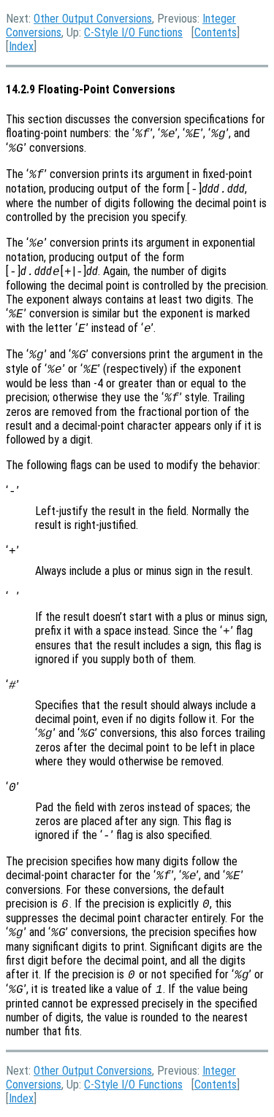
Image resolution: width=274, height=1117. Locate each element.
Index (21, 46)
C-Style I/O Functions (133, 32)
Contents (215, 32)
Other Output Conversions (93, 19)
